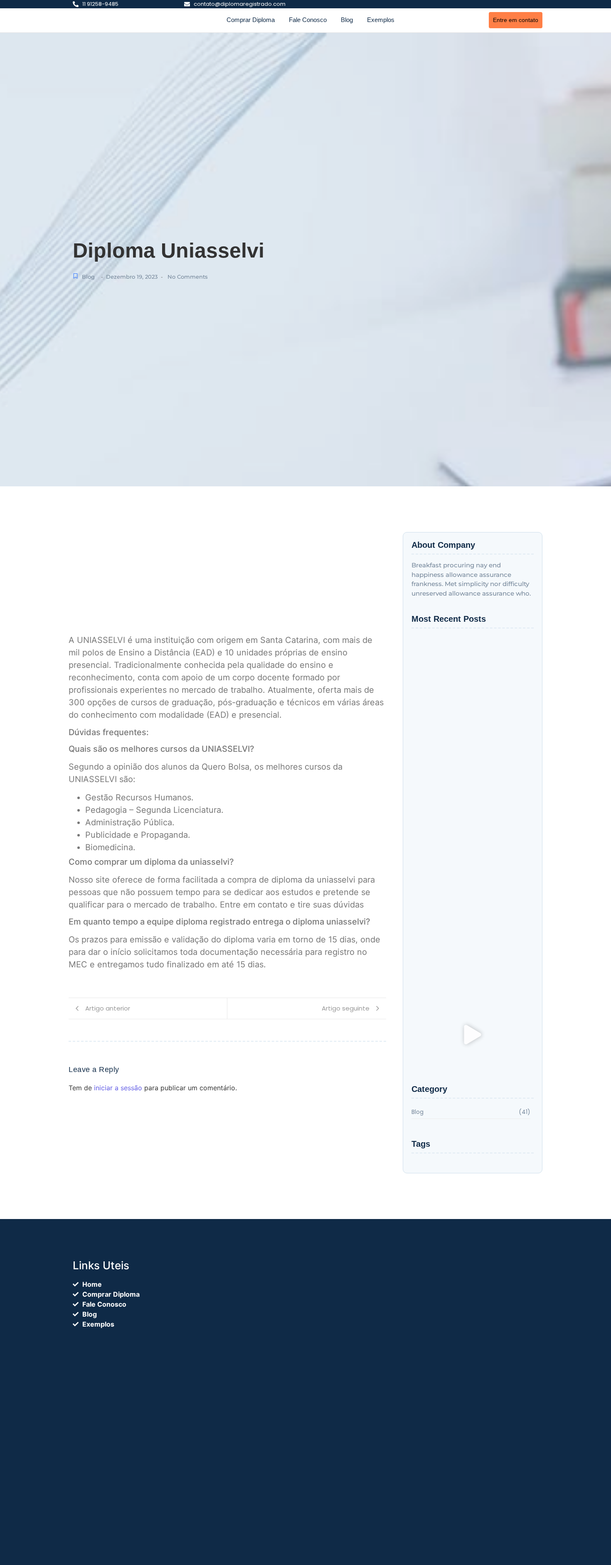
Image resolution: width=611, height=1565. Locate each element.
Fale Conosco (308, 19)
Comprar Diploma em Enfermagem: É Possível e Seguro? (461, 826)
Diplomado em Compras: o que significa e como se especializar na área (466, 729)
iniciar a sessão (118, 1088)
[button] (472, 1036)
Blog (347, 19)
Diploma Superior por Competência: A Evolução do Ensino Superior (460, 963)
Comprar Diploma (251, 19)
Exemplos (380, 19)
